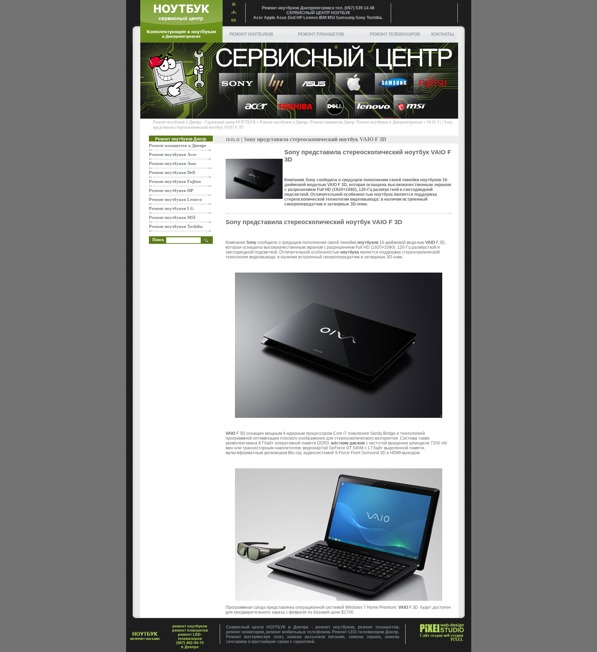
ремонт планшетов (321, 34)
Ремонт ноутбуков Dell (172, 172)
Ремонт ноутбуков (251, 34)
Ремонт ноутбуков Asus (172, 163)
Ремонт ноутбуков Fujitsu (175, 181)
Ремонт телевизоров (395, 34)
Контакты (442, 34)
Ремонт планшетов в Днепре (177, 145)
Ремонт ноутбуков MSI (172, 217)
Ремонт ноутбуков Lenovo (175, 199)
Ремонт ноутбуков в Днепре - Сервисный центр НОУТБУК (204, 122)
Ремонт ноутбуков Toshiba (176, 226)
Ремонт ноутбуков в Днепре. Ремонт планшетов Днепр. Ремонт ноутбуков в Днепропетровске (341, 122)
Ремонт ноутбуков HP (171, 190)
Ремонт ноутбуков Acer (173, 154)
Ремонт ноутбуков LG (171, 208)
